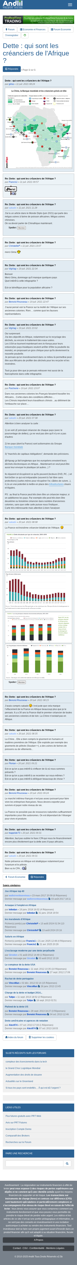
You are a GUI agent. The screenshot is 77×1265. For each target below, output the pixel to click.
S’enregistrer (11, 35)
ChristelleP (32, 923)
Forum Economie (62, 29)
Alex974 (13, 1025)
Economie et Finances (33, 29)
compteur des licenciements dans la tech (26, 1061)
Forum (11, 29)
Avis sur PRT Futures (16, 1122)
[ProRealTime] (38, 20)
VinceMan (14, 983)
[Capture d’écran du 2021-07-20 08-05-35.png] (38, 662)
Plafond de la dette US (16, 1006)
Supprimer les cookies (42, 1037)
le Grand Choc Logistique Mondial (23, 1068)
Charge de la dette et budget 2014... (23, 992)
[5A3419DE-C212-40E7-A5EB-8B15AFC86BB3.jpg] (38, 128)
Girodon (13, 955)
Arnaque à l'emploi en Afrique (20, 905)
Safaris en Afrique (14, 936)
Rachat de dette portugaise (19, 978)
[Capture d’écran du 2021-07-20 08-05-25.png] (38, 627)
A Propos (38, 1240)
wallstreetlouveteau (19, 895)
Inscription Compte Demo (18, 1129)
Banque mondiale (14, 447)
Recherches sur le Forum (18, 1142)
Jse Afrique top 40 (14, 891)
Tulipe (12, 997)
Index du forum (15, 1037)
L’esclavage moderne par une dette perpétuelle (30, 950)
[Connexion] (24, 35)
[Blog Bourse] (12, 4)
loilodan (13, 909)
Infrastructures (56, 484)
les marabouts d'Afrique (17, 919)
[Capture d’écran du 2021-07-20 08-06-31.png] (38, 591)
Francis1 (31, 941)
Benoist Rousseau (18, 969)
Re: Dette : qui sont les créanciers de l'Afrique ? (30, 179)
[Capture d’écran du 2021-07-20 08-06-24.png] (38, 552)
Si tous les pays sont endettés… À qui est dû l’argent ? (33, 1088)
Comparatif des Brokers (18, 1135)
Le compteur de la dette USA (20, 964)
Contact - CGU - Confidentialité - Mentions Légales (38, 1248)
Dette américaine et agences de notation (26, 1020)
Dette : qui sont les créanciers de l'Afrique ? (36, 53)
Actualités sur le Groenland (19, 1081)
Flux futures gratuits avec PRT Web (23, 1116)
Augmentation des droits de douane (24, 1074)
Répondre (12, 69)
